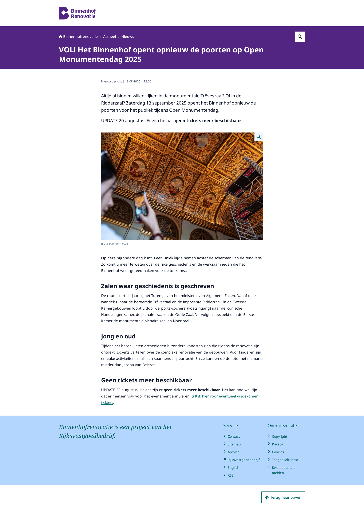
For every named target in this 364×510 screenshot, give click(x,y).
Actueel (109, 36)
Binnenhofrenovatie (80, 36)
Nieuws (127, 36)
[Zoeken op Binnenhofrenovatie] (300, 37)
